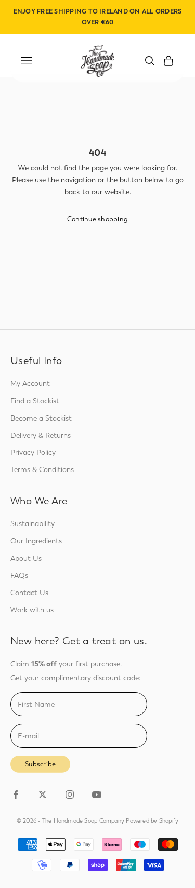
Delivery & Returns (40, 435)
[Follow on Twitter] (42, 794)
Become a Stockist (41, 418)
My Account (30, 383)
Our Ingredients (36, 540)
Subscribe (40, 764)
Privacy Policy (33, 452)
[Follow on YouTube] (97, 794)
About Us (26, 558)
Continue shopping (97, 219)
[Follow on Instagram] (69, 794)
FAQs (19, 575)
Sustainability (32, 523)
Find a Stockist (34, 401)
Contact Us (29, 592)
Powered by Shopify (152, 820)
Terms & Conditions (42, 469)
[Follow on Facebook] (15, 794)
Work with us (32, 610)
